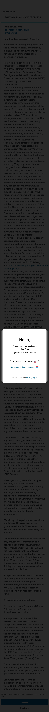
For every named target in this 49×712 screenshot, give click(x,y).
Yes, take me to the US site (23, 362)
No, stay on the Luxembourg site (23, 367)
